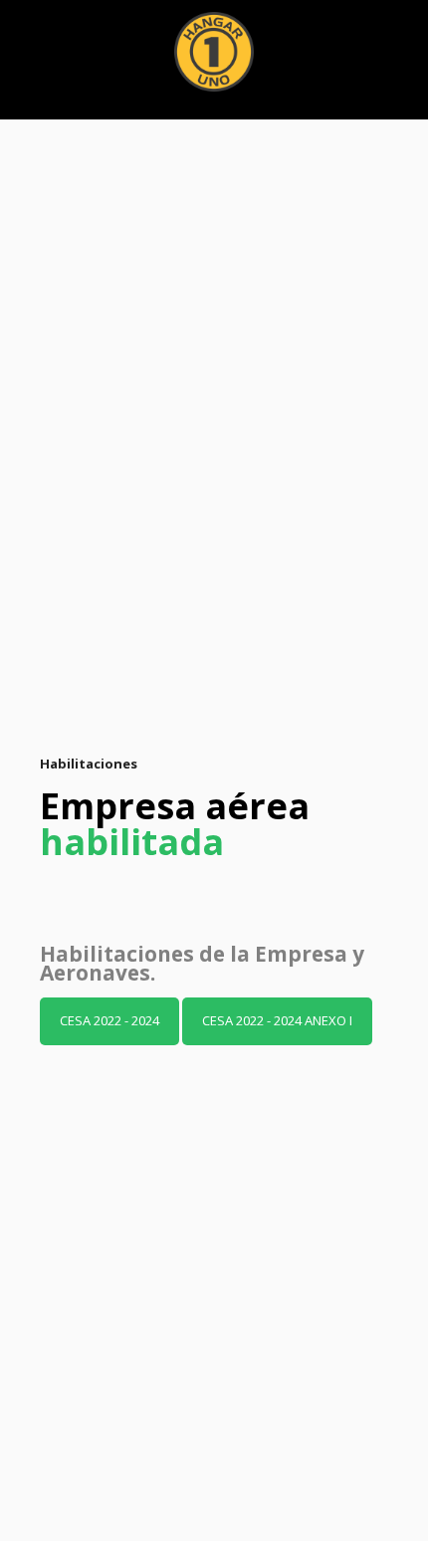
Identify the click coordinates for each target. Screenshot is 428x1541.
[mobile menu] (401, 40)
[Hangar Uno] (214, 50)
